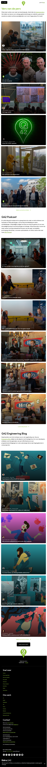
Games (4, 708)
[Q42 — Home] (23, 3)
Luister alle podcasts (22, 426)
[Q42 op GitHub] (14, 755)
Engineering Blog (6, 439)
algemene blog (40, 12)
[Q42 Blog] (20, 755)
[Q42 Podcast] (17, 755)
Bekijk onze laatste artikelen (22, 210)
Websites (5, 702)
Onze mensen (6, 683)
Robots (4, 711)
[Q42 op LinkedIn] (4, 755)
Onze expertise (6, 675)
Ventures (5, 681)
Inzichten (5, 686)
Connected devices (7, 713)
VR (3, 704)
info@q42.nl (15, 724)
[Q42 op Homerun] (22, 755)
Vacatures (5, 690)
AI (3, 698)
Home (4, 673)
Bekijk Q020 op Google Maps (9, 732)
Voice (4, 706)
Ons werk (5, 679)
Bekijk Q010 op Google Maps (9, 741)
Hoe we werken (6, 677)
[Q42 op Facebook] (9, 755)
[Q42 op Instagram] (6, 755)
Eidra (44, 2)
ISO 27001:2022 (9, 751)
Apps (4, 700)
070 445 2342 (10, 722)
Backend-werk (6, 715)
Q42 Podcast (8, 232)
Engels (26, 662)
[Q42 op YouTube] (12, 755)
